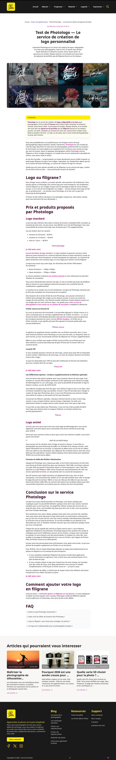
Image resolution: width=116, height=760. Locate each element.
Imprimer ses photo (58, 738)
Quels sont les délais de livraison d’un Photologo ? (46, 617)
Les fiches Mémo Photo (79, 718)
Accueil (35, 7)
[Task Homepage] (11, 7)
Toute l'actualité (77, 715)
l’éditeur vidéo (45, 469)
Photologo (69, 145)
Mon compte (96, 718)
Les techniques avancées (56, 722)
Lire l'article (11, 693)
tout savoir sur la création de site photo (53, 304)
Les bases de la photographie (56, 716)
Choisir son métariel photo (56, 727)
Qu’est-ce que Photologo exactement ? (42, 612)
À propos (94, 722)
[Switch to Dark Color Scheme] (70, 758)
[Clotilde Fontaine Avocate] (11, 714)
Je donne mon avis (98, 725)
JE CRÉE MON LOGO (33, 249)
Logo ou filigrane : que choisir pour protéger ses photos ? (49, 621)
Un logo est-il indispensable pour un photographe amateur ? (50, 626)
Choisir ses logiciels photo (39, 22)
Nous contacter (15, 739)
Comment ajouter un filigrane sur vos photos (56, 594)
